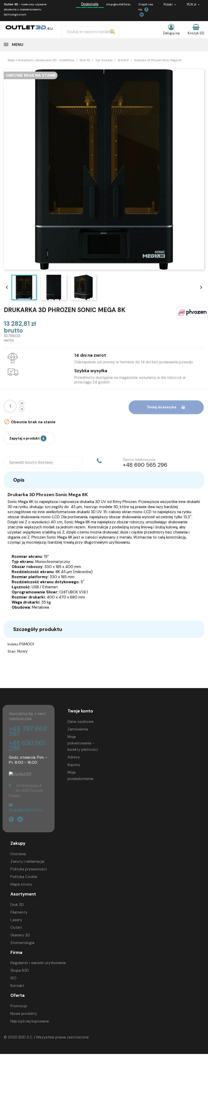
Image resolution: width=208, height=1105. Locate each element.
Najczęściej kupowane (29, 1021)
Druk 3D (17, 904)
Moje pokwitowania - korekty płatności (82, 743)
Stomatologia (22, 942)
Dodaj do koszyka (161, 407)
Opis (19, 480)
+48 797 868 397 (28, 731)
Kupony (73, 764)
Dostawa (18, 853)
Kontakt (17, 985)
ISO (13, 978)
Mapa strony (21, 884)
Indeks (13, 644)
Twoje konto (80, 711)
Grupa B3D (19, 970)
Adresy (73, 757)
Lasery (16, 919)
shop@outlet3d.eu (118, 4)
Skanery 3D (20, 935)
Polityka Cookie (23, 876)
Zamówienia (77, 729)
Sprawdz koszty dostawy (31, 462)
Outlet (16, 927)
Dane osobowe (80, 721)
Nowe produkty (23, 1013)
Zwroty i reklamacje (27, 861)
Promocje (18, 1006)
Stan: (12, 651)
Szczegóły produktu (37, 629)
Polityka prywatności (28, 869)
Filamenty (18, 912)
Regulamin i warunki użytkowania (38, 962)
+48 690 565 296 (27, 745)
